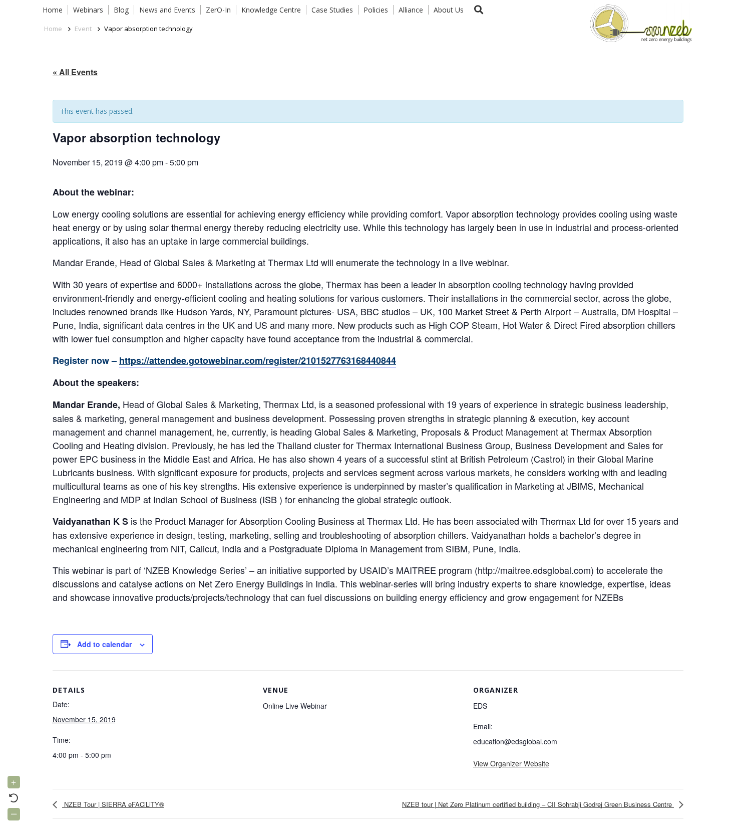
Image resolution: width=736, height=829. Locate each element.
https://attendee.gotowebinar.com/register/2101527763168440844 (257, 360)
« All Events (75, 72)
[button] (479, 10)
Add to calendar (104, 644)
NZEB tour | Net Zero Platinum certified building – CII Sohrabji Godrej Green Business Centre (538, 804)
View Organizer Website (511, 763)
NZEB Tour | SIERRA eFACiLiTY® (113, 804)
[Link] (638, 23)
